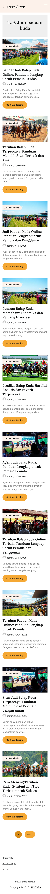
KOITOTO (36, 887)
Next (29, 834)
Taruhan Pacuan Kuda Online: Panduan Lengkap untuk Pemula (22, 624)
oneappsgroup (13, 6)
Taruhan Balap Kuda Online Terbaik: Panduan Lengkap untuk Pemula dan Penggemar (24, 545)
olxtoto (6, 869)
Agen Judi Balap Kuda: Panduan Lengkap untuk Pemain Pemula (21, 466)
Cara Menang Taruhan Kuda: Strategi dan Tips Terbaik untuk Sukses (20, 786)
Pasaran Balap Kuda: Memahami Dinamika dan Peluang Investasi (22, 312)
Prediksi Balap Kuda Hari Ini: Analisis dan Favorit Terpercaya (25, 389)
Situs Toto (7, 858)
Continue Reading (14, 105)
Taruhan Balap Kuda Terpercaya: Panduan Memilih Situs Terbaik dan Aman (23, 153)
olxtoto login (9, 863)
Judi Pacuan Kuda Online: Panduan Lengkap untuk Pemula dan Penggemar (22, 235)
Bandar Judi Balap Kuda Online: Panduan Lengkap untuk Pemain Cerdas (22, 74)
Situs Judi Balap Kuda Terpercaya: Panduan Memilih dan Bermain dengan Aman (19, 704)
